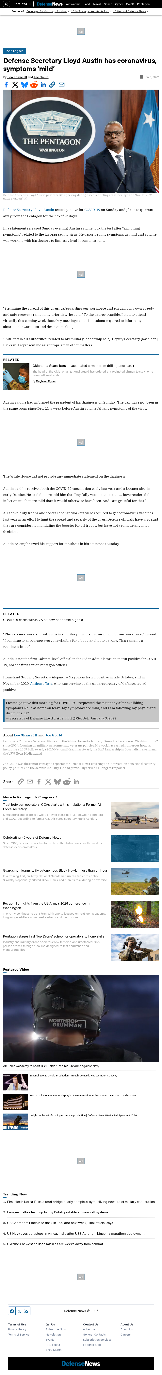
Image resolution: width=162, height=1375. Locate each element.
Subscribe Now (56, 1329)
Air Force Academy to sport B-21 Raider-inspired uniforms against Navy (51, 1066)
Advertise (89, 1329)
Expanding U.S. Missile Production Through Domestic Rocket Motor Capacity (73, 1075)
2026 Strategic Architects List (90, 11)
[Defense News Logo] (49, 4)
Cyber (119, 3)
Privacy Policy (17, 1329)
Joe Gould (41, 77)
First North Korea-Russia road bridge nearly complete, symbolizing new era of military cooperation (81, 1201)
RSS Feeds (53, 1344)
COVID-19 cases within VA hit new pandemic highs (41, 619)
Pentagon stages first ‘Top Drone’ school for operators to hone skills (53, 936)
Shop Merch (53, 1349)
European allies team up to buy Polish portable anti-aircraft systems (57, 1211)
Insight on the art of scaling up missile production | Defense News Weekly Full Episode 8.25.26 (83, 1115)
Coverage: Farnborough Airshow (46, 11)
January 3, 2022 (103, 718)
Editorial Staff (92, 1344)
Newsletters (53, 1334)
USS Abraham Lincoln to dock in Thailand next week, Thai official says (60, 1222)
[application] (81, 1018)
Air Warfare (73, 3)
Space (108, 3)
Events (50, 1339)
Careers (126, 1334)
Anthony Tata (41, 683)
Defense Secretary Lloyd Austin (28, 209)
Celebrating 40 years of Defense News (32, 837)
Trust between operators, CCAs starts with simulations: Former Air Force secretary (52, 806)
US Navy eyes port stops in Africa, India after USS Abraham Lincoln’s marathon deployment (76, 1233)
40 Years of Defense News (129, 11)
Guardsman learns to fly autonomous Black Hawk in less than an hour (55, 870)
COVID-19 (92, 209)
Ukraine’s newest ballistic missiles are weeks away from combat (55, 1243)
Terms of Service (18, 1334)
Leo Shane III (17, 77)
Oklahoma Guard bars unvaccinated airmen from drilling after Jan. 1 (83, 365)
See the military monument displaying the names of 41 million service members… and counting (83, 1095)
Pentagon (143, 3)
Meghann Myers (46, 381)
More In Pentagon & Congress (29, 797)
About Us (127, 1329)
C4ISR (130, 3)
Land (87, 3)
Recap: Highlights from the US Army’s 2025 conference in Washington (46, 905)
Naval (97, 3)
